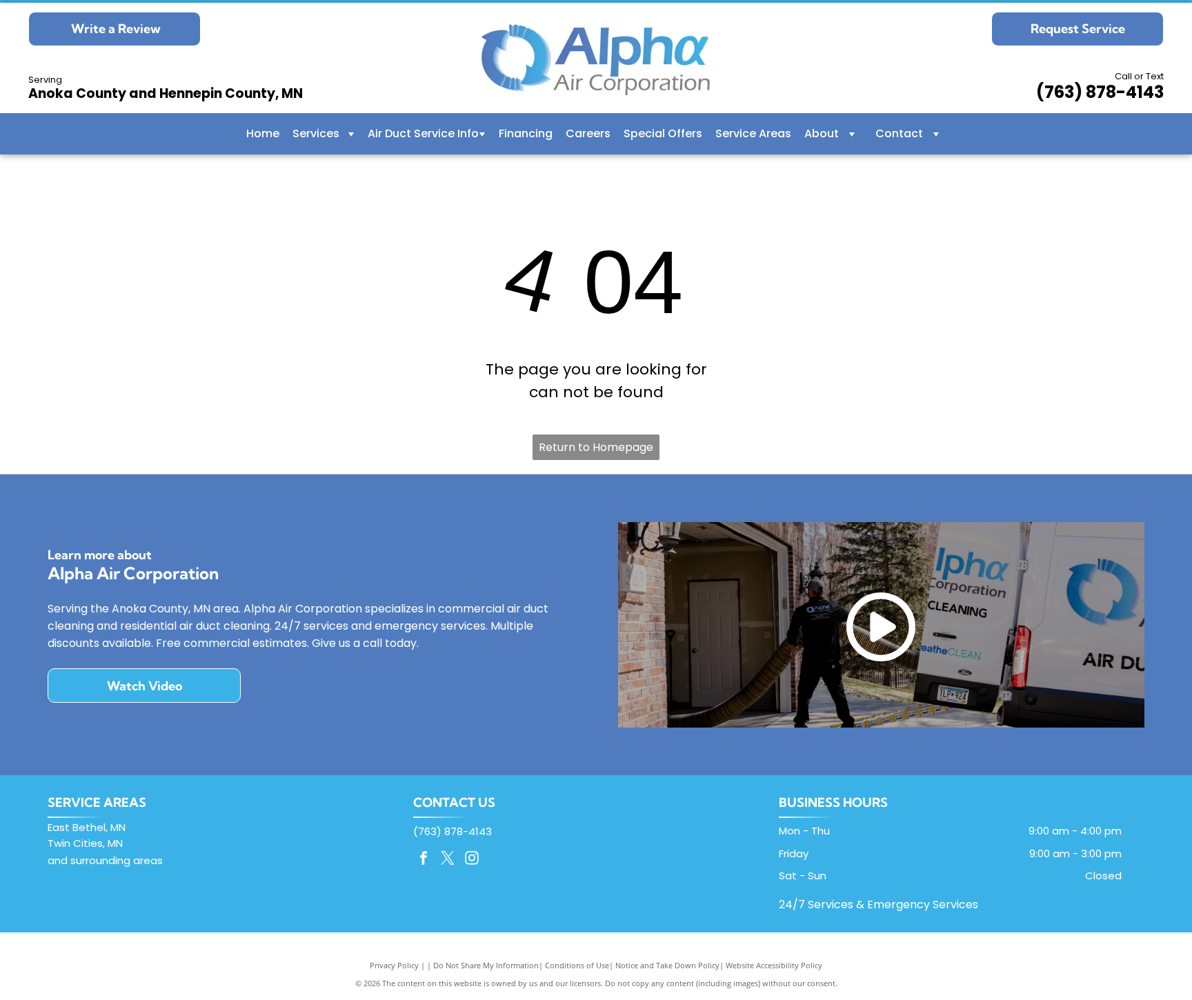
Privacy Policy (394, 965)
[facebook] (423, 860)
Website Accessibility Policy (774, 965)
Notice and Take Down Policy (667, 965)
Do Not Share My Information (486, 965)
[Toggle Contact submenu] (936, 134)
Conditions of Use (577, 965)
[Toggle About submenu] (852, 134)
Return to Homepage (596, 447)
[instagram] (471, 860)
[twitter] (447, 860)
